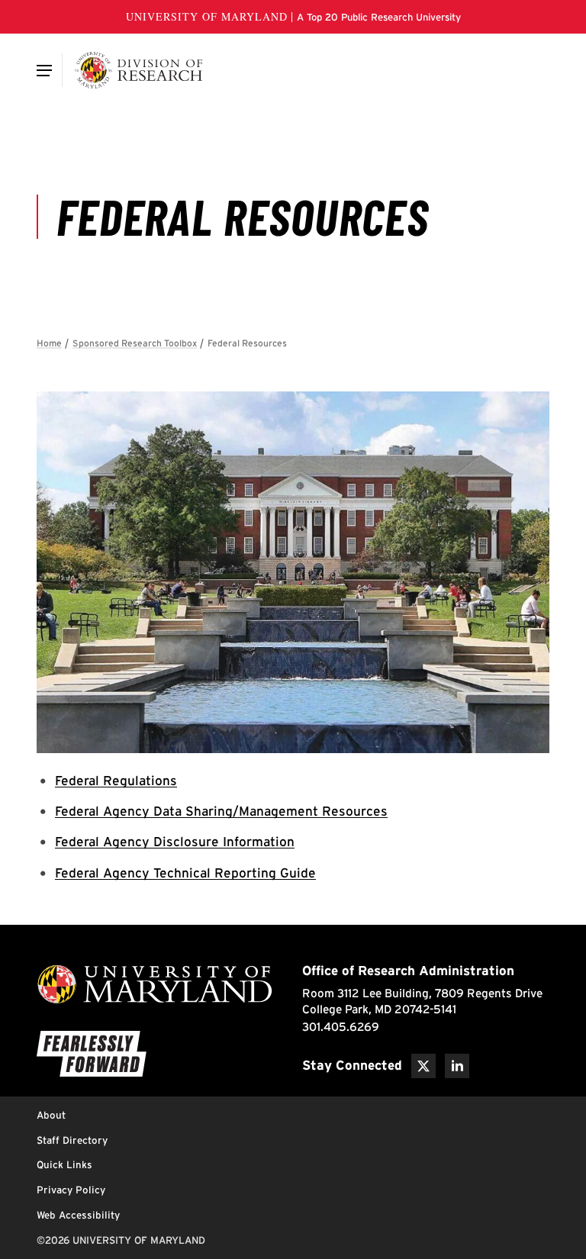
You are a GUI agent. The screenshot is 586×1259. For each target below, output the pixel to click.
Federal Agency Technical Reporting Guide (185, 873)
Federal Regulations (116, 780)
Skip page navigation (46, 336)
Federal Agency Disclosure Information (175, 841)
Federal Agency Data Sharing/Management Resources (221, 811)
